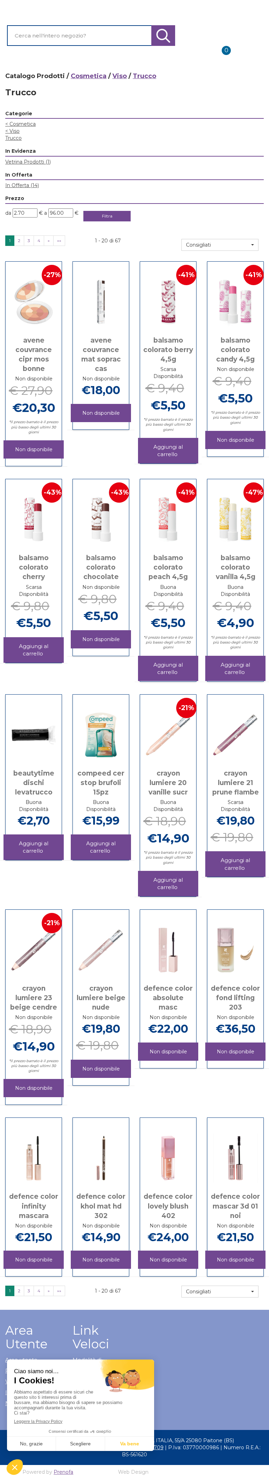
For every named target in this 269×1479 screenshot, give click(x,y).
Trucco (13, 138)
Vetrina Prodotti (28, 162)
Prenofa (63, 1472)
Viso (119, 76)
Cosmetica (88, 76)
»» (59, 240)
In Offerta (22, 185)
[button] (219, 245)
